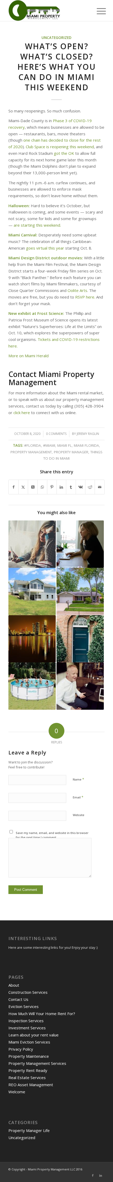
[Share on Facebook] (13, 487)
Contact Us (18, 999)
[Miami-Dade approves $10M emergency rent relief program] (32, 639)
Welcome (16, 1091)
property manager (71, 452)
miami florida (86, 445)
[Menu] (97, 11)
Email (78, 797)
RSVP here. (85, 297)
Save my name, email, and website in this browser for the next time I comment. (52, 835)
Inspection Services (26, 1020)
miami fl (64, 445)
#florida (32, 445)
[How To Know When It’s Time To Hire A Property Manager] (32, 544)
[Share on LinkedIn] (61, 487)
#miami (49, 445)
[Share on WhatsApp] (42, 487)
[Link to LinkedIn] (101, 1175)
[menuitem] (97, 11)
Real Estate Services (27, 1077)
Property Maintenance (28, 1056)
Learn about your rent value (33, 1034)
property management (31, 452)
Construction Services (28, 992)
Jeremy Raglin (88, 433)
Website (78, 815)
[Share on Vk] (80, 487)
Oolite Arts (77, 290)
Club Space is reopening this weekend (60, 146)
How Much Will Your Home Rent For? (41, 1013)
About (13, 985)
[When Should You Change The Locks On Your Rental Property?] (80, 639)
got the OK (64, 153)
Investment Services (27, 1027)
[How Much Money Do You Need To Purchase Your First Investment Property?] (80, 591)
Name (78, 779)
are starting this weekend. (37, 225)
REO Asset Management (30, 1084)
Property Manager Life (29, 1130)
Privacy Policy (20, 1049)
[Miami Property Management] (46, 10)
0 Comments (56, 433)
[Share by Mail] (99, 487)
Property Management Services (37, 1063)
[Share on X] (23, 487)
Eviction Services (23, 1006)
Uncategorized (56, 37)
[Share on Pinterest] (51, 487)
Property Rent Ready (27, 1070)
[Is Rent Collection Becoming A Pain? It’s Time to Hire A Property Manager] (80, 686)
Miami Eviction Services (29, 1042)
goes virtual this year (45, 248)
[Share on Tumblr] (70, 487)
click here (22, 412)
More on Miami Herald (28, 355)
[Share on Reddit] (90, 487)
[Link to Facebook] (93, 1175)
